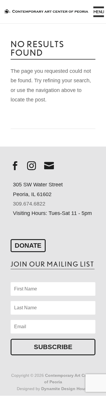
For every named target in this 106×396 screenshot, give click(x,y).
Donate (28, 245)
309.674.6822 (29, 204)
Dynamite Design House (65, 388)
